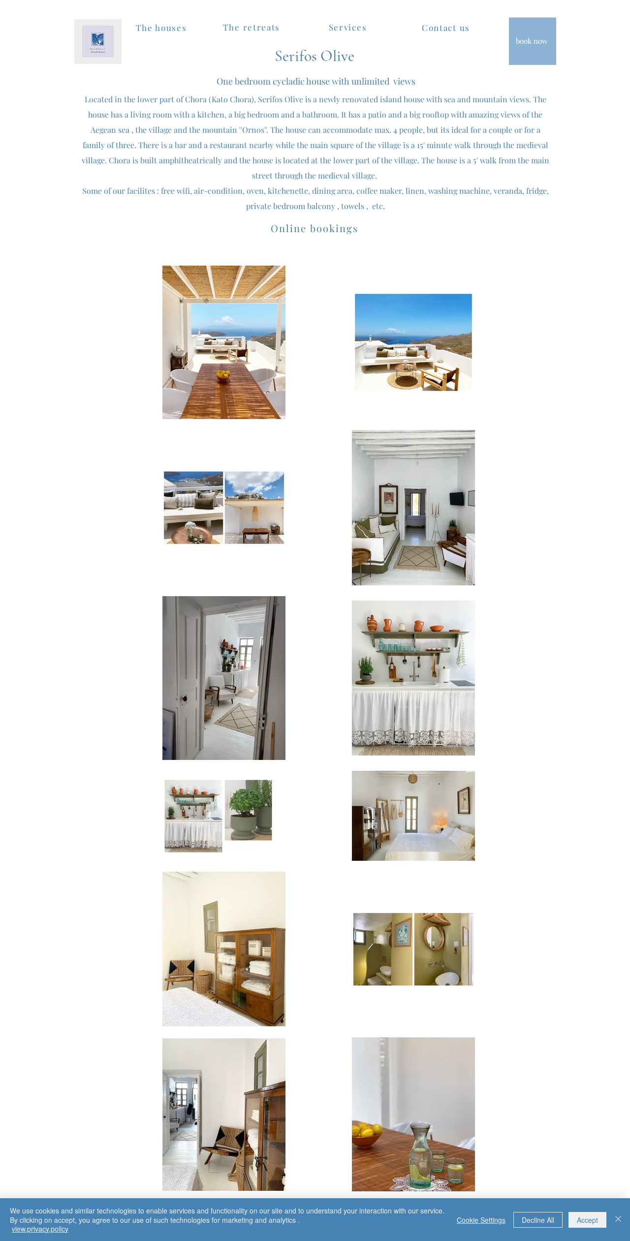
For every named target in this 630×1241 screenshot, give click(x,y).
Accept (587, 1220)
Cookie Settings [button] (481, 1220)
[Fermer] (618, 1219)
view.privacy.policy (40, 1229)
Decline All (538, 1220)
